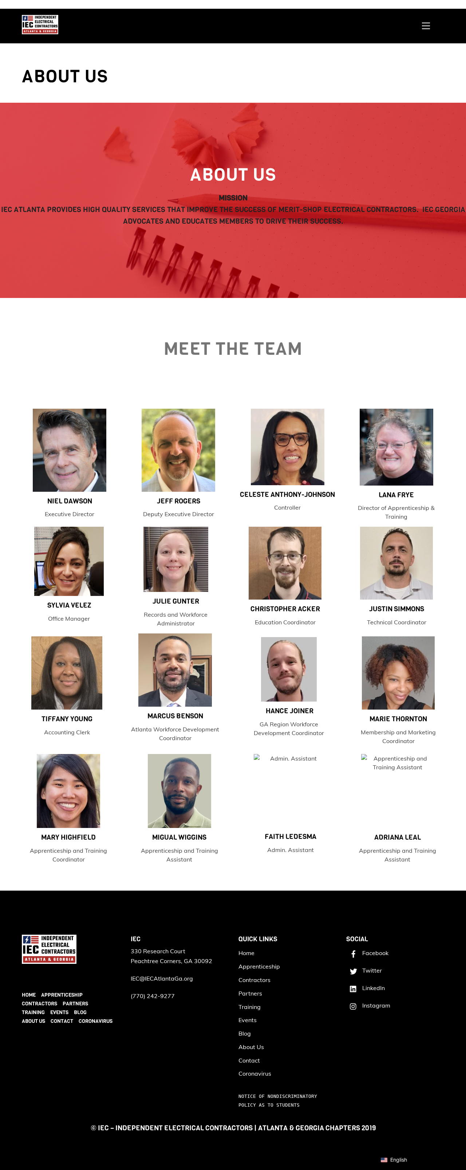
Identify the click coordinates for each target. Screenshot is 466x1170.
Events (59, 1012)
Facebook (374, 953)
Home (29, 995)
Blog (80, 1012)
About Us (33, 1021)
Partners (75, 1003)
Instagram (375, 1005)
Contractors (39, 1003)
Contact (62, 1021)
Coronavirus (95, 1021)
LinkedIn (373, 988)
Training (33, 1012)
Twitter (371, 970)
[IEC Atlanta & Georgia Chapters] (40, 31)
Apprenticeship (62, 995)
